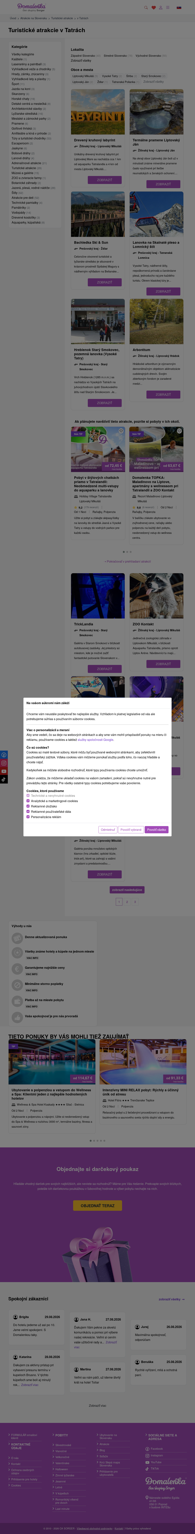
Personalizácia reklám (46, 817)
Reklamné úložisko (44, 806)
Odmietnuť (108, 829)
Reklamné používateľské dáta (51, 811)
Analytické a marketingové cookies (54, 801)
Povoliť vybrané (131, 829)
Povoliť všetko (156, 829)
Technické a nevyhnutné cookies (53, 795)
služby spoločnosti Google (95, 739)
